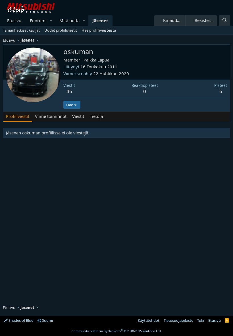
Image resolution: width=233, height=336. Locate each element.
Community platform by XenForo (117, 331)
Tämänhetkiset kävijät (21, 30)
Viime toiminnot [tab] (50, 116)
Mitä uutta (69, 20)
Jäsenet (100, 20)
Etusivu (14, 20)
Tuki (200, 320)
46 (69, 91)
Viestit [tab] (78, 116)
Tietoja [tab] (96, 116)
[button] (51, 20)
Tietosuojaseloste (178, 320)
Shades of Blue (20, 320)
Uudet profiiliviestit (60, 30)
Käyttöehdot (148, 320)
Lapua (103, 60)
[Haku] (224, 20)
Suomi (47, 320)
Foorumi (38, 20)
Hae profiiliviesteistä (99, 30)
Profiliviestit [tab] (17, 116)
